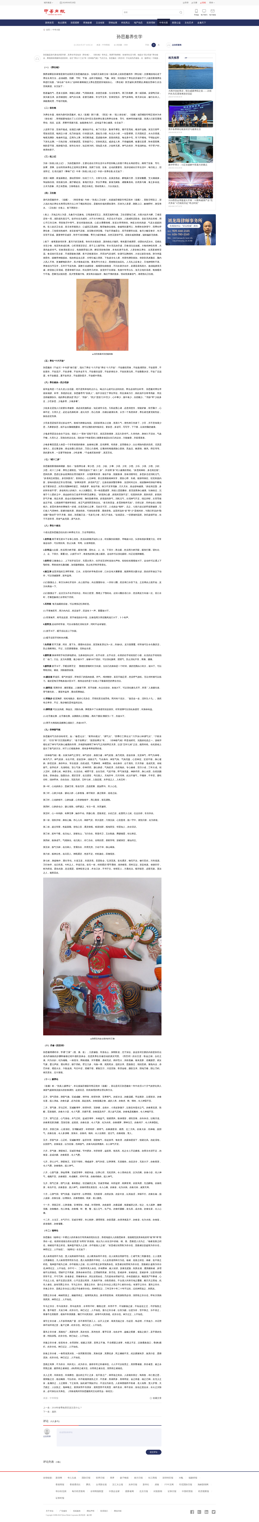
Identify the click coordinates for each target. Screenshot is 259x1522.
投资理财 (151, 22)
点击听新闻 (176, 45)
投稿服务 (77, 1511)
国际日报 (86, 1478)
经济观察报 (203, 1491)
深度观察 (75, 22)
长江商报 (152, 1478)
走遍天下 (201, 22)
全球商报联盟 (96, 1491)
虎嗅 (157, 1484)
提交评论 (153, 1452)
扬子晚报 (124, 1478)
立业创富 (100, 22)
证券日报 (172, 1491)
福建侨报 (193, 1478)
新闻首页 (49, 22)
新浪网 (59, 1478)
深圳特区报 (167, 1478)
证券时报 (60, 1498)
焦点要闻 (62, 22)
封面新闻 (158, 1491)
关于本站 (49, 1511)
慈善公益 (176, 22)
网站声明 (90, 1511)
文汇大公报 (117, 1484)
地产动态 (138, 22)
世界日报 (100, 1478)
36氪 (181, 1478)
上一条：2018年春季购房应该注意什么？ (62, 1407)
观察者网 (129, 1491)
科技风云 (125, 22)
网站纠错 (118, 1511)
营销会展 (113, 22)
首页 (48, 30)
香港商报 (60, 1484)
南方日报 (138, 1478)
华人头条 (72, 1478)
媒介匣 (89, 1515)
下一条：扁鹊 (49, 1412)
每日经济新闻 (78, 1491)
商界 (112, 1478)
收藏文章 (157, 1398)
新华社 (146, 1484)
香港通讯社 (75, 1484)
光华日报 (133, 1484)
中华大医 (163, 22)
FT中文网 (169, 1484)
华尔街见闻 (61, 1491)
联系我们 (104, 1511)
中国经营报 (187, 1491)
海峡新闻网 (203, 1484)
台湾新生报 (101, 1484)
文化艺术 (189, 22)
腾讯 (88, 1484)
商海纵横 (87, 22)
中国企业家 (114, 1491)
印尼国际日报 (185, 1484)
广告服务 (63, 1511)
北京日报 (143, 1491)
